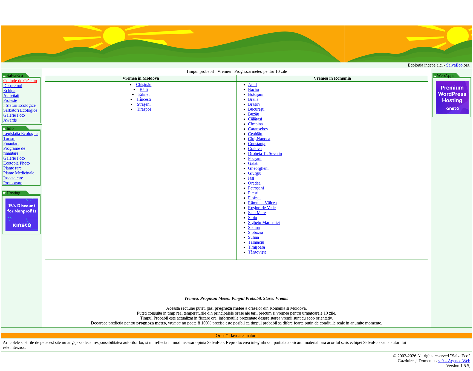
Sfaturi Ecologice (19, 105)
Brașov (254, 104)
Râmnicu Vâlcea (262, 202)
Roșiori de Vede (262, 207)
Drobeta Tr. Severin (265, 153)
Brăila (253, 99)
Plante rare (12, 168)
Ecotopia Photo (16, 163)
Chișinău (143, 84)
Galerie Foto (14, 115)
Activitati (11, 95)
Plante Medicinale (18, 173)
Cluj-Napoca (259, 138)
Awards (10, 120)
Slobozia (255, 232)
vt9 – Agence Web (454, 360)
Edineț (143, 94)
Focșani (254, 158)
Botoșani (255, 94)
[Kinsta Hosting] (21, 230)
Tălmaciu (256, 242)
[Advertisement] (236, 13)
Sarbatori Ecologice (20, 110)
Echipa (9, 90)
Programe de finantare (14, 151)
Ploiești (254, 197)
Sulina (253, 237)
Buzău (253, 114)
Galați (253, 163)
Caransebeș (258, 128)
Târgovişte (257, 252)
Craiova (255, 148)
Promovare (12, 182)
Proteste (10, 100)
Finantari (11, 143)
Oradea (254, 183)
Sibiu (252, 217)
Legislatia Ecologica (20, 133)
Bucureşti (256, 109)
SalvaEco (454, 65)
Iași (251, 178)
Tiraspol (144, 109)
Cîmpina (255, 124)
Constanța (256, 143)
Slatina (254, 227)
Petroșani (256, 188)
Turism (9, 138)
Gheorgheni (258, 168)
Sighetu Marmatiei (264, 222)
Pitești (253, 193)
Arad (252, 84)
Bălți (144, 89)
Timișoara (256, 247)
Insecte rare (13, 178)
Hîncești (144, 99)
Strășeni (144, 104)
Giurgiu (254, 173)
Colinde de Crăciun (20, 80)
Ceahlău (255, 133)
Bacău (253, 89)
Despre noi (12, 85)
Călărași (255, 119)
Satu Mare (257, 212)
